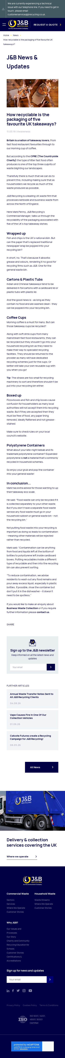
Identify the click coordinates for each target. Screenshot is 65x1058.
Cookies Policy (30, 1005)
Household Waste (44, 893)
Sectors (10, 900)
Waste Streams (42, 900)
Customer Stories (15, 912)
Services (11, 904)
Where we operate (17, 856)
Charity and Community (18, 940)
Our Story (11, 936)
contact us (43, 612)
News (15, 35)
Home (6, 35)
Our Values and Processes (14, 930)
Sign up (51, 667)
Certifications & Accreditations (14, 958)
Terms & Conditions (49, 1005)
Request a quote (46, 24)
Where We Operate (16, 908)
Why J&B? (12, 922)
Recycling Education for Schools (18, 946)
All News (35, 767)
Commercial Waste (18, 893)
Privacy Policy (13, 1005)
